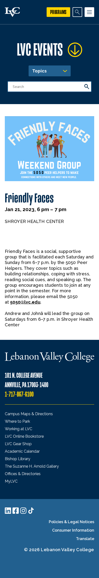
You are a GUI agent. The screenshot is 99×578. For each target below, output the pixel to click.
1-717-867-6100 (19, 394)
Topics (39, 70)
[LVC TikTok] (31, 510)
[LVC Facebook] (15, 510)
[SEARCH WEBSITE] (77, 12)
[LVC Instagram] (23, 510)
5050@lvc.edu (25, 302)
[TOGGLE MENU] (89, 12)
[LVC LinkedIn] (8, 510)
